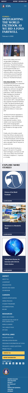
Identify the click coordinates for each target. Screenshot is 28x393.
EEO (9, 386)
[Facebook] (7, 364)
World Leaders (7, 324)
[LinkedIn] (13, 364)
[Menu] (25, 5)
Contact (3, 1)
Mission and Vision (8, 288)
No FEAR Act (12, 384)
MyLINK (4, 309)
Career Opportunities (9, 298)
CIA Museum (6, 290)
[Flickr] (20, 364)
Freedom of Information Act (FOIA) (13, 343)
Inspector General (14, 387)
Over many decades (9, 81)
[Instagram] (3, 364)
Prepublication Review (9, 340)
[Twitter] (10, 364)
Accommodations (8, 306)
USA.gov (10, 389)
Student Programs (8, 304)
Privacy (10, 382)
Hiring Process (7, 301)
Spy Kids (5, 330)
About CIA (5, 279)
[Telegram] (23, 364)
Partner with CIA (7, 337)
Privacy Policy (6, 349)
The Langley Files (8, 327)
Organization (6, 285)
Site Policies (12, 380)
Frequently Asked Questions (11, 346)
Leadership (6, 282)
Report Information (20, 1)
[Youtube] (17, 364)
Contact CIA (7, 353)
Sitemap (10, 391)
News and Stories (8, 317)
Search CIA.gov (13, 379)
